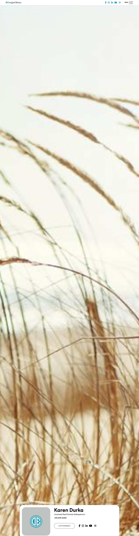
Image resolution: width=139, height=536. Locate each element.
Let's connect (64, 526)
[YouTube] (115, 3)
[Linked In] (112, 3)
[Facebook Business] (105, 3)
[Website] (119, 3)
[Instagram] (109, 3)
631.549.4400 (60, 518)
